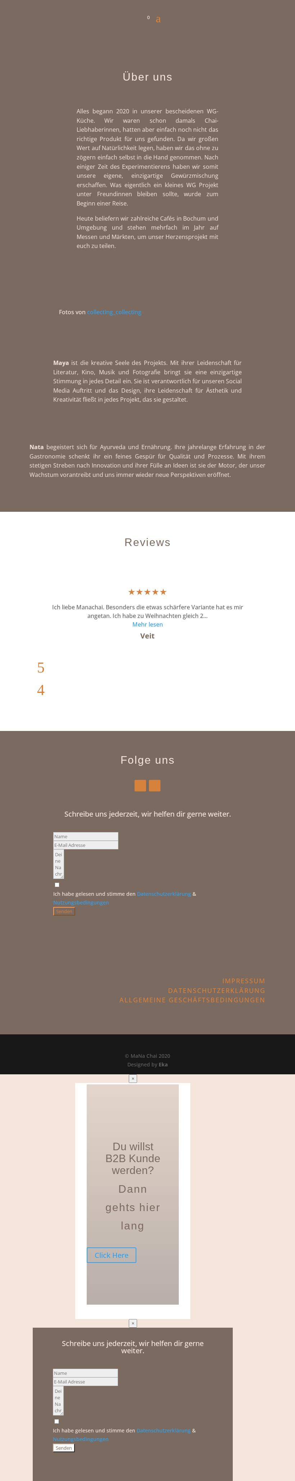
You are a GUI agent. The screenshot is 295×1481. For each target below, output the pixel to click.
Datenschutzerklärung (164, 893)
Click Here (111, 1255)
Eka (163, 1064)
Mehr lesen (147, 624)
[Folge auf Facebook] (140, 785)
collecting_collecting (114, 312)
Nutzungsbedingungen (81, 902)
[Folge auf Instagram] (154, 785)
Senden (64, 911)
